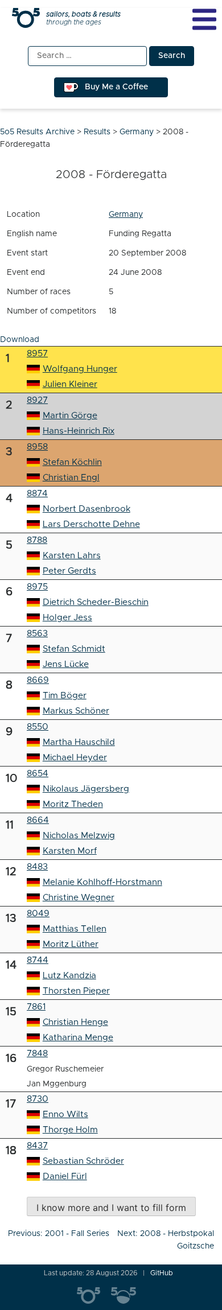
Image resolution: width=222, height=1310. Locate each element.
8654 (37, 773)
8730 (37, 1099)
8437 (37, 1146)
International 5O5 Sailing (94, 1295)
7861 (36, 1007)
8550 (37, 727)
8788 (37, 540)
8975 (37, 587)
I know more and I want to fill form (111, 1207)
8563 (37, 633)
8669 (38, 680)
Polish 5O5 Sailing (128, 1295)
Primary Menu (204, 19)
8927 (37, 400)
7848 (37, 1053)
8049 (38, 913)
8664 (38, 820)
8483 (37, 867)
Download (19, 340)
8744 (37, 960)
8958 (37, 447)
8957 (37, 353)
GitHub (161, 1273)
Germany (126, 215)
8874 (37, 493)
